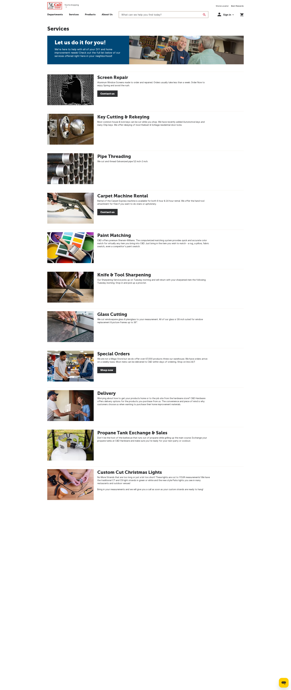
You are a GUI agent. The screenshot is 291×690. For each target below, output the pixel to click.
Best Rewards (237, 6)
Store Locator (222, 6)
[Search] (204, 14)
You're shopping (71, 5)
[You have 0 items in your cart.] (242, 14)
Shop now (106, 370)
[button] (90, 15)
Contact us (107, 93)
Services (74, 14)
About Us (107, 14)
